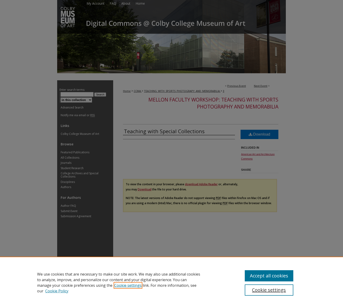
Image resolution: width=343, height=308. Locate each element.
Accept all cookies (269, 276)
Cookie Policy (56, 291)
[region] (171, 282)
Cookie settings (128, 285)
